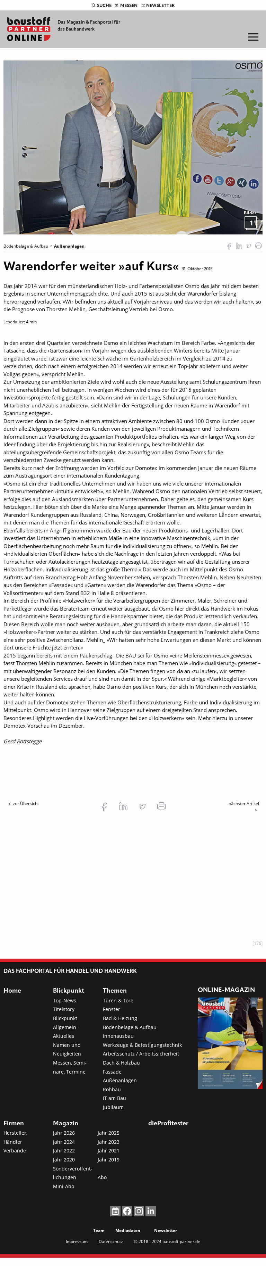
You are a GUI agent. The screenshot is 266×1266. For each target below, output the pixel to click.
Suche (104, 5)
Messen (129, 5)
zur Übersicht (26, 803)
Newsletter (160, 5)
